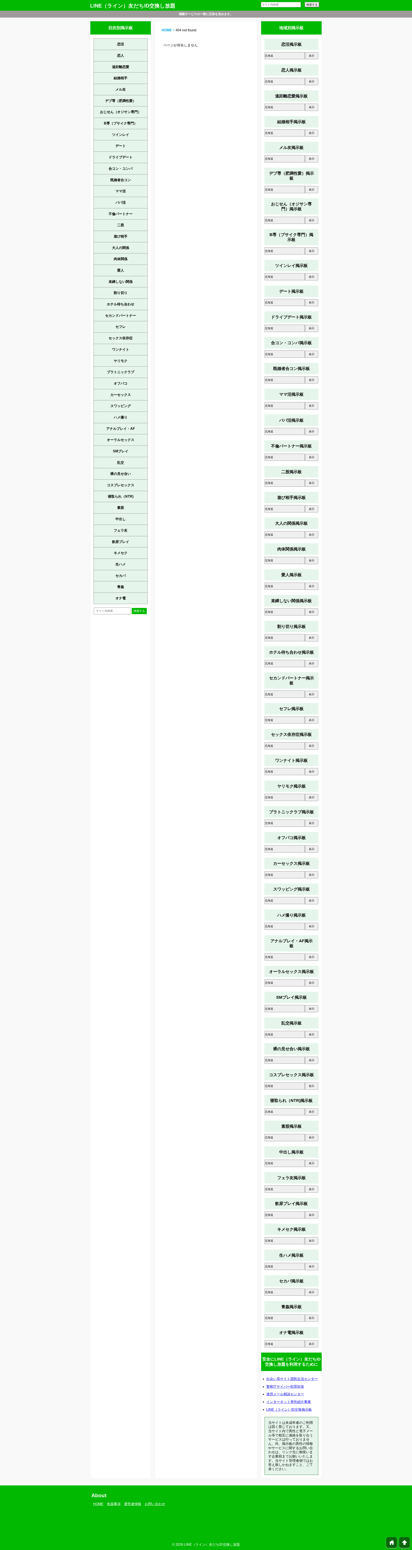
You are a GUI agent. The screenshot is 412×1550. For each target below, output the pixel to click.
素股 (120, 507)
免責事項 (114, 1504)
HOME (167, 30)
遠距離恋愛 (120, 67)
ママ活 (120, 191)
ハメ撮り (120, 417)
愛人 (120, 270)
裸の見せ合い (120, 474)
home (391, 1542)
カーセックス (120, 395)
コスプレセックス (120, 485)
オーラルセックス (120, 440)
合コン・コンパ (121, 168)
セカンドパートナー (120, 315)
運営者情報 (132, 1504)
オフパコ (120, 383)
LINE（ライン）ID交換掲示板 (289, 1409)
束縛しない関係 (121, 281)
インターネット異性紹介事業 (288, 1402)
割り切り (120, 293)
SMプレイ (120, 451)
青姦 (120, 587)
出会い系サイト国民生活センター (292, 1379)
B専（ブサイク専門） (120, 123)
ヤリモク (120, 361)
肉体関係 (120, 259)
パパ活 (120, 202)
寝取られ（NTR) (120, 496)
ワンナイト (120, 349)
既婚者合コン (120, 180)
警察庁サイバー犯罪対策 (285, 1386)
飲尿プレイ (120, 542)
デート (120, 146)
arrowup (404, 1542)
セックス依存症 (121, 338)
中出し (120, 519)
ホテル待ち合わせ (120, 304)
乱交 (120, 462)
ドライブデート (121, 157)
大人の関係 (120, 248)
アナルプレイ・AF (120, 428)
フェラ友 (120, 530)
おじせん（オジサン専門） (120, 112)
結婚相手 (120, 78)
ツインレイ (120, 134)
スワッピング (120, 406)
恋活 (120, 44)
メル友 (120, 89)
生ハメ (120, 564)
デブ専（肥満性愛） (120, 101)
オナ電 (120, 598)
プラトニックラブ (120, 372)
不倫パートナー (121, 214)
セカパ (120, 575)
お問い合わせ (155, 1504)
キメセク (120, 553)
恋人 (120, 55)
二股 (120, 225)
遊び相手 (120, 236)
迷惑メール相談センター (285, 1394)
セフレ (120, 327)
